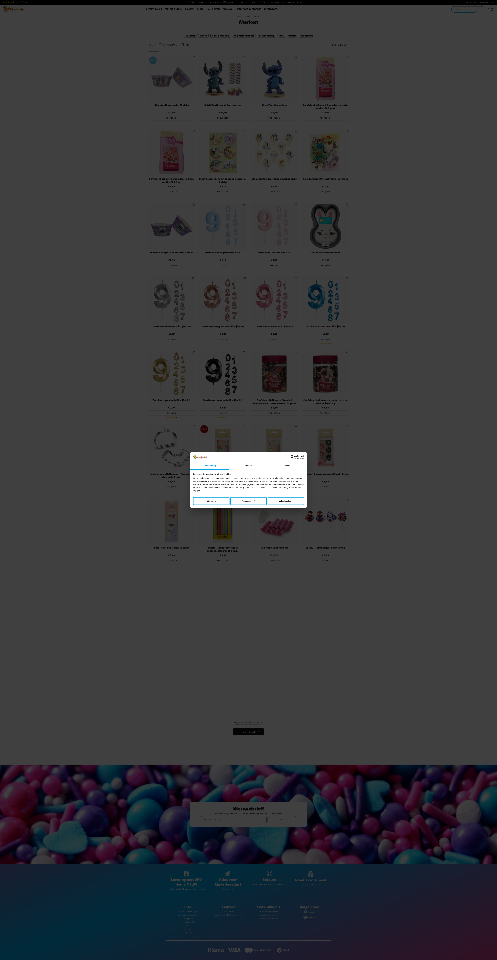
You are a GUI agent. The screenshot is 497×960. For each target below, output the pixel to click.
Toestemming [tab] (209, 466)
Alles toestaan (285, 501)
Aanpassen (247, 501)
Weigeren (211, 501)
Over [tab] (287, 466)
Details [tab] (248, 466)
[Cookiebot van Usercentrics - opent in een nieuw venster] (292, 457)
